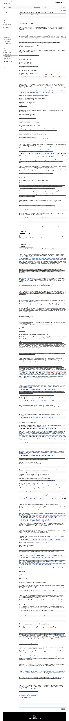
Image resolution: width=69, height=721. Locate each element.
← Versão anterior (23, 14)
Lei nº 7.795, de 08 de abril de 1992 (26, 387)
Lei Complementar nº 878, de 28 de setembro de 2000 (51, 90)
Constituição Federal (7, 63)
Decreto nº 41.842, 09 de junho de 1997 (38, 518)
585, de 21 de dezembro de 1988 (56, 284)
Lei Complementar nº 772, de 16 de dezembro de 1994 (44, 557)
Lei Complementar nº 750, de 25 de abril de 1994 (43, 395)
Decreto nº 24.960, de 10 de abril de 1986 (32, 636)
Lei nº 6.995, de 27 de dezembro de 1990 (50, 548)
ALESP (5, 50)
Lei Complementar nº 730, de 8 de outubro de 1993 (43, 209)
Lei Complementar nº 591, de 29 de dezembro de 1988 (29, 672)
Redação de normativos (7, 58)
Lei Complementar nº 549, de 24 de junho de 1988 (28, 688)
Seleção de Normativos (7, 22)
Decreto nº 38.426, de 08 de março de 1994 (46, 428)
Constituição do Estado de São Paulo (44, 168)
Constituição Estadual (7, 54)
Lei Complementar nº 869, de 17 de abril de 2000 (40, 520)
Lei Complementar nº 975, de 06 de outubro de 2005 (43, 92)
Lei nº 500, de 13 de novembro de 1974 (36, 207)
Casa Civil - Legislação (7, 52)
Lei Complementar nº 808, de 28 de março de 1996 (43, 248)
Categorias (5, 20)
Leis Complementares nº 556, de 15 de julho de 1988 (42, 284)
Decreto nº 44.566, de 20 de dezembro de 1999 (39, 519)
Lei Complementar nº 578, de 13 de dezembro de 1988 (53, 671)
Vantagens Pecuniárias (7, 24)
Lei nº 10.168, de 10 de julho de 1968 (32, 301)
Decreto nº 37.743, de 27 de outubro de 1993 (45, 188)
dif (20, 14)
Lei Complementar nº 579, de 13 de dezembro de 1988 (28, 694)
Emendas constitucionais (8, 56)
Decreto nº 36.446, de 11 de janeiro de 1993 (46, 517)
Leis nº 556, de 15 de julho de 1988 (38, 305)
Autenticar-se (64, 10)
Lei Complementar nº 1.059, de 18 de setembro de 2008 (45, 491)
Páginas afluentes (6, 37)
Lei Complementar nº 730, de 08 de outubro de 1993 (43, 153)
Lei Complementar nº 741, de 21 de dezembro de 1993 (44, 389)
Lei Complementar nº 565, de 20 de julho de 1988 (32, 671)
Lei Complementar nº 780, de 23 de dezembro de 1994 (44, 417)
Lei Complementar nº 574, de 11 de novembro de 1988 (29, 691)
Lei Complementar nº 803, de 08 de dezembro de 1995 (42, 564)
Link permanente (6, 45)
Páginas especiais (7, 41)
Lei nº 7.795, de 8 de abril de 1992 (29, 608)
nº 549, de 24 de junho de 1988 (54, 677)
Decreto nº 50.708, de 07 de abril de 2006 (33, 498)
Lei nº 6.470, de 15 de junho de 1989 (38, 638)
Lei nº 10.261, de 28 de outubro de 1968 (49, 205)
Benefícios (5, 18)
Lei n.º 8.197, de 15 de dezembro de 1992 (51, 76)
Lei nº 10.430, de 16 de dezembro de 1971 (56, 635)
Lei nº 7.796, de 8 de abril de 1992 (52, 627)
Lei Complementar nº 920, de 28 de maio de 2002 (34, 497)
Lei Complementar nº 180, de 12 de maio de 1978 (51, 304)
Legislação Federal (7, 69)
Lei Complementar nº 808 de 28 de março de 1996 (43, 472)
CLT (4, 65)
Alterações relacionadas (7, 39)
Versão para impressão (7, 43)
